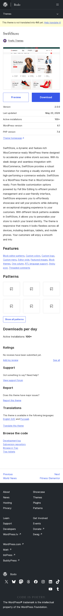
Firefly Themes (15, 40)
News (6, 497)
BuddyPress (11, 560)
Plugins (37, 502)
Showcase (39, 491)
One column (18, 263)
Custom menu (10, 259)
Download (46, 97)
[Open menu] (58, 4)
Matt (7, 549)
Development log (12, 440)
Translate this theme (13, 425)
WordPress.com (13, 544)
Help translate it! (52, 22)
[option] (11, 289)
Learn (6, 518)
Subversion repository (14, 444)
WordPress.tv (12, 534)
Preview (16, 97)
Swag (37, 534)
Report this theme (12, 400)
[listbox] (31, 297)
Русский (24, 419)
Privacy (7, 508)
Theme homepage (12, 138)
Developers (9, 528)
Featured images (39, 259)
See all (56, 360)
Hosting (7, 502)
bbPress (9, 555)
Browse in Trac (10, 448)
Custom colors (33, 255)
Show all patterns (14, 319)
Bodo (13, 574)
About (6, 491)
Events (37, 523)
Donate (38, 528)
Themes (7, 13)
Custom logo (48, 255)
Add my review (10, 360)
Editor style (24, 259)
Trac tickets (9, 451)
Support (7, 523)
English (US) (9, 419)
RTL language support (36, 263)
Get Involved (40, 518)
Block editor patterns (14, 255)
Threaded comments (19, 267)
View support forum (13, 380)
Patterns (38, 508)
